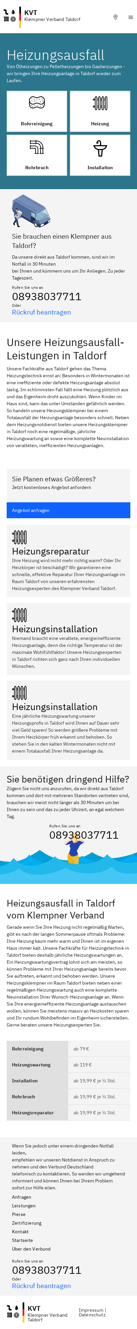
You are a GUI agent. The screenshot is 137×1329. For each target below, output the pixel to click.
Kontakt (20, 1232)
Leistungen (24, 1206)
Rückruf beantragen (41, 311)
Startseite (22, 1240)
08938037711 (46, 296)
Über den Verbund (31, 1249)
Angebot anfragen (31, 510)
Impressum (91, 1310)
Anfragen (21, 1197)
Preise (19, 1214)
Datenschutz (92, 1315)
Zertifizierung (26, 1223)
